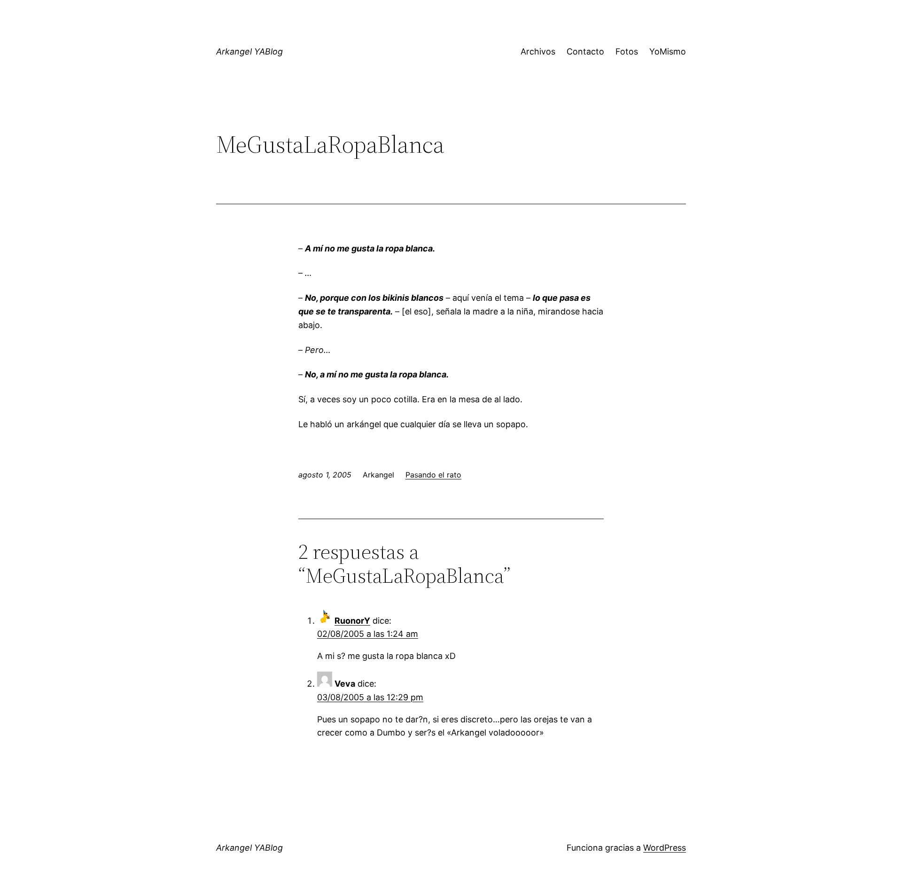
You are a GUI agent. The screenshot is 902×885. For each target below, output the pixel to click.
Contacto (585, 51)
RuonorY (352, 621)
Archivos (538, 51)
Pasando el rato (433, 474)
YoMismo (667, 51)
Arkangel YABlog (249, 51)
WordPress (664, 848)
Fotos (626, 51)
